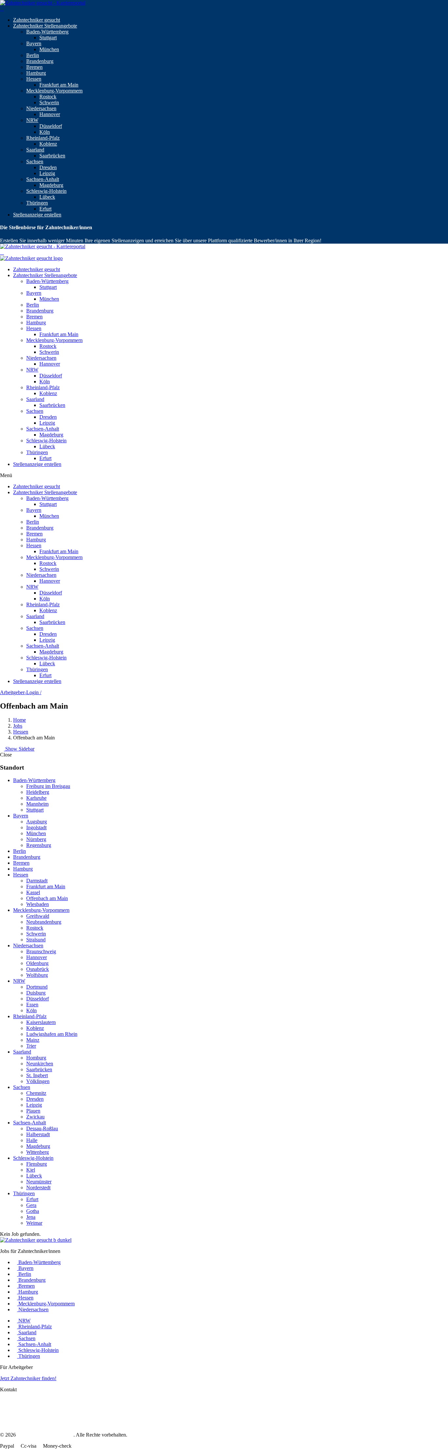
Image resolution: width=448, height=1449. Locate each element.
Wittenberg (37, 1152)
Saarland (35, 149)
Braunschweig (41, 951)
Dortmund (37, 987)
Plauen (33, 1111)
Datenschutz (13, 1406)
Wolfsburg (37, 975)
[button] (224, 475)
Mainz (32, 1040)
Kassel (33, 892)
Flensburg (36, 1164)
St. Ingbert (37, 1075)
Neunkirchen (39, 1063)
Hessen (33, 79)
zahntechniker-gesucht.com (45, 1435)
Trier (31, 1046)
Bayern (33, 43)
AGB (5, 1412)
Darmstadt (37, 880)
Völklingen (38, 1081)
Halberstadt (38, 1134)
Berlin (32, 55)
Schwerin (49, 102)
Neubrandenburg (43, 922)
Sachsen (34, 161)
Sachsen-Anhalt (42, 179)
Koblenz (48, 144)
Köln (44, 132)
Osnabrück (37, 969)
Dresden (48, 167)
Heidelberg (37, 792)
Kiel (30, 1170)
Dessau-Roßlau (42, 1128)
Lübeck (47, 197)
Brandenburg (39, 61)
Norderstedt (38, 1187)
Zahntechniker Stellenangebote (45, 26)
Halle (31, 1140)
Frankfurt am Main (58, 85)
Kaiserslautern (41, 1022)
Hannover (49, 114)
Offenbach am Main (47, 898)
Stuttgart (48, 37)
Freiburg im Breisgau (48, 786)
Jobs (17, 726)
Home (19, 720)
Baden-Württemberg (47, 31)
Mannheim (37, 804)
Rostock (47, 96)
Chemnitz (36, 1093)
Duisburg (36, 993)
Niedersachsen (41, 108)
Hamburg (36, 73)
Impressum (11, 1400)
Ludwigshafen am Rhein (51, 1034)
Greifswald (37, 916)
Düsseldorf (50, 126)
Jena (30, 1217)
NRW (32, 120)
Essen (32, 1004)
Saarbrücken (52, 155)
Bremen (34, 67)
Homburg (36, 1057)
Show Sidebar (19, 749)
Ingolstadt (36, 827)
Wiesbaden (37, 904)
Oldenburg (37, 963)
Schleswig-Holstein (46, 191)
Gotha (32, 1211)
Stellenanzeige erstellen (37, 214)
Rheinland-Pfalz (43, 138)
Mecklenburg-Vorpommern (54, 90)
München (49, 49)
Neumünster (38, 1181)
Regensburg (38, 845)
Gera (31, 1205)
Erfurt (45, 208)
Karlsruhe (36, 798)
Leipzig (47, 173)
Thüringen (37, 203)
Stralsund (36, 939)
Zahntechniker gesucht (36, 20)
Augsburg (36, 821)
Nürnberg (36, 839)
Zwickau (35, 1116)
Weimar (34, 1223)
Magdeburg (51, 185)
